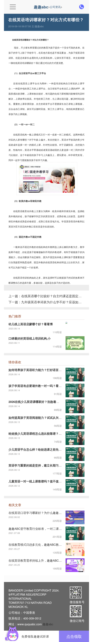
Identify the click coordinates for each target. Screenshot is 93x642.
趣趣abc (41, 6)
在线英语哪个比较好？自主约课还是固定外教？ (51, 296)
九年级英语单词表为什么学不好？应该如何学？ (51, 302)
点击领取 (74, 636)
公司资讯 (55, 7)
